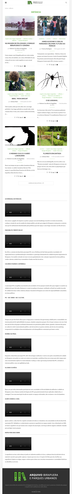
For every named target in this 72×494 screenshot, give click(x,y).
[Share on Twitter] (18, 66)
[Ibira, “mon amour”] (20, 81)
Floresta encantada (52, 153)
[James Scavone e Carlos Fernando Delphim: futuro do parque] (52, 26)
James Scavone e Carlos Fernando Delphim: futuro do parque (52, 44)
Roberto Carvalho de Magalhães (18, 48)
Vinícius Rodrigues (47, 49)
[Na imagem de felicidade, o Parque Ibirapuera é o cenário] (20, 26)
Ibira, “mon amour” (20, 99)
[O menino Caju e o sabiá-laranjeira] (20, 136)
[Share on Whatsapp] (22, 66)
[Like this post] (15, 66)
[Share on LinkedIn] (20, 66)
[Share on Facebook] (49, 64)
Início (6, 8)
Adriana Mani (14, 101)
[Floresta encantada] (52, 136)
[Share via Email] (24, 66)
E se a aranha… (52, 100)
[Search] (66, 2)
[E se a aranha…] (52, 81)
